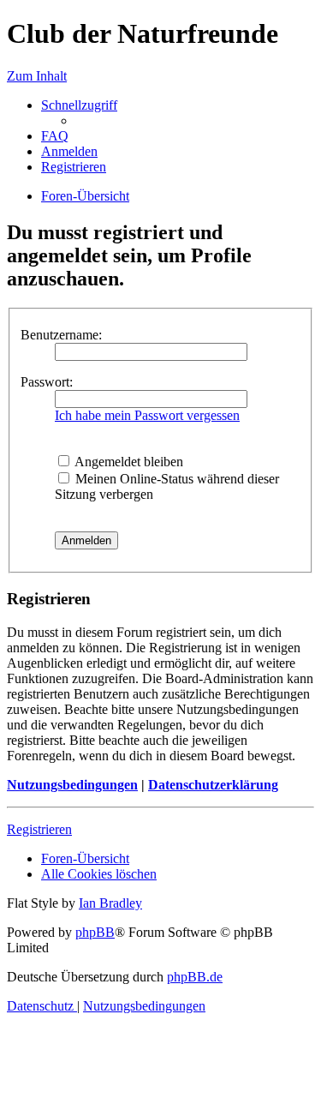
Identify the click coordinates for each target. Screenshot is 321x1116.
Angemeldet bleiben (127, 461)
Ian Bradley (110, 903)
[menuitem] (54, 136)
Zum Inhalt (37, 76)
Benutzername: (61, 334)
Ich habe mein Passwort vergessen (147, 415)
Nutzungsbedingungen (72, 784)
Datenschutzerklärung (213, 784)
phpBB (95, 932)
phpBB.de (195, 976)
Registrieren (39, 829)
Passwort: (47, 382)
